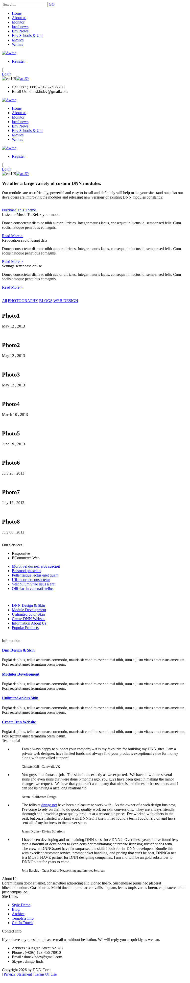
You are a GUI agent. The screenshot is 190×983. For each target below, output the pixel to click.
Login (6, 74)
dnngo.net (49, 805)
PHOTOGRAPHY (23, 301)
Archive (18, 914)
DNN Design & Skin (28, 605)
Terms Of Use (46, 974)
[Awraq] (9, 53)
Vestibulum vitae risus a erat (33, 584)
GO (52, 4)
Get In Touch (22, 923)
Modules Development (20, 674)
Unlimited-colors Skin (20, 698)
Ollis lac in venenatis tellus (32, 588)
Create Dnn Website (19, 722)
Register (18, 61)
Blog (16, 909)
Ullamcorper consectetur (31, 580)
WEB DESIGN (65, 301)
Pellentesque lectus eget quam (35, 575)
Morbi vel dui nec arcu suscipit (36, 566)
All (4, 301)
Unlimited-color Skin (28, 614)
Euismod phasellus (26, 571)
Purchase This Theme (19, 210)
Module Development (29, 610)
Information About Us (29, 623)
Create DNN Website (28, 619)
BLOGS (45, 301)
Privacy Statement (18, 974)
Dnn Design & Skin (18, 650)
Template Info (23, 918)
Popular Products (25, 628)
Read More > (12, 236)
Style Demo (21, 905)
